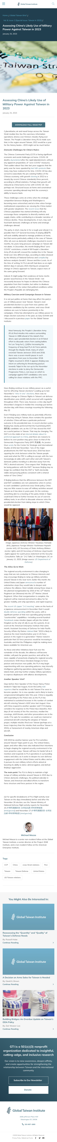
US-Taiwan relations (12, 877)
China (15, 865)
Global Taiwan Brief (18, 15)
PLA (46, 865)
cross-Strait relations (31, 865)
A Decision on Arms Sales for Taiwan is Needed (26, 977)
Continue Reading (11, 942)
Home (5, 15)
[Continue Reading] (53, 943)
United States (38, 871)
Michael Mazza (28, 835)
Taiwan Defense (21, 871)
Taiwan (7, 871)
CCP (6, 865)
